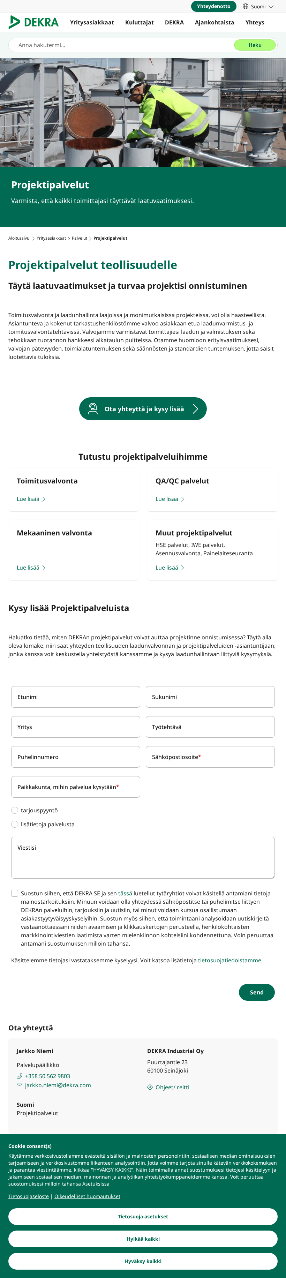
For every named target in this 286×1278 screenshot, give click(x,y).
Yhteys (255, 22)
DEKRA (174, 22)
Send (257, 992)
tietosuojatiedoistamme (229, 960)
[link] (258, 6)
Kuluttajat (139, 22)
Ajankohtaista (214, 22)
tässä (125, 893)
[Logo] (36, 22)
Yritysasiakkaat (92, 22)
